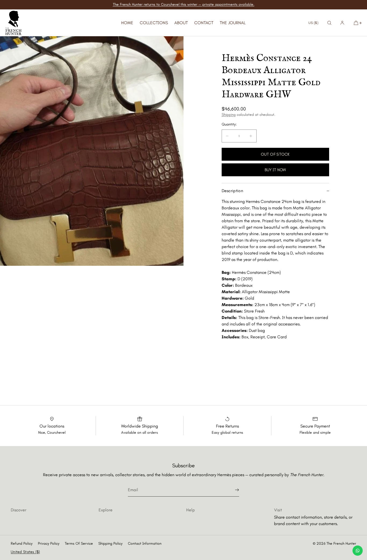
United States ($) (25, 552)
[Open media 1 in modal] (92, 151)
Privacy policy (48, 543)
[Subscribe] (232, 489)
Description (232, 190)
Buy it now (275, 169)
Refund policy (22, 543)
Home (127, 22)
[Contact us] (357, 550)
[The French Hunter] (13, 23)
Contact (203, 22)
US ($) (313, 23)
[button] (329, 22)
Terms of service (79, 543)
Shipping (229, 114)
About (181, 22)
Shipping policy (110, 543)
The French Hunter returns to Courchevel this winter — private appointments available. (183, 4)
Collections (154, 22)
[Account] (342, 22)
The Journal (233, 22)
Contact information (144, 543)
